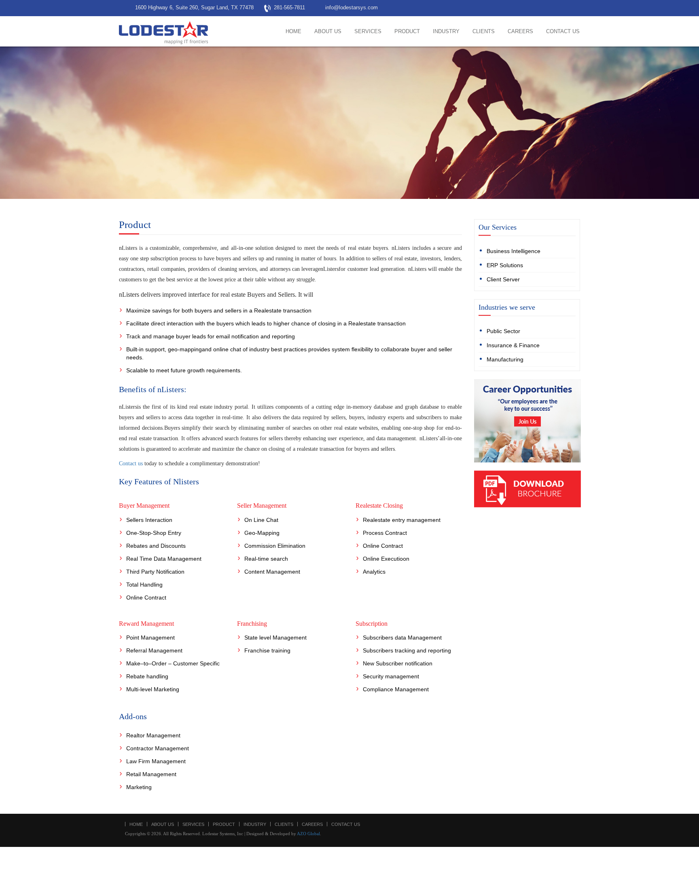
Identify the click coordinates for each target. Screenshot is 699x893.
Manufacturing (505, 359)
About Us (327, 31)
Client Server (503, 279)
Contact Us (563, 31)
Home (293, 31)
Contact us (131, 463)
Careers (520, 31)
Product (407, 31)
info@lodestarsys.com (351, 7)
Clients (483, 31)
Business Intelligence (513, 251)
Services (367, 31)
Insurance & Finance (513, 345)
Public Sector (503, 331)
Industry (446, 31)
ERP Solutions (505, 265)
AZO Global (308, 833)
